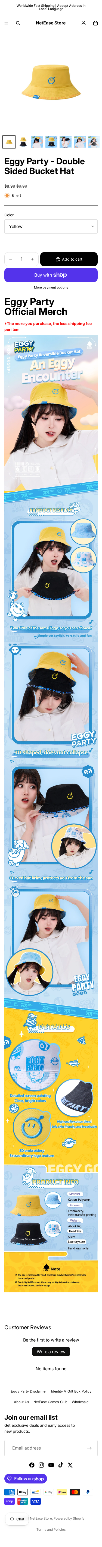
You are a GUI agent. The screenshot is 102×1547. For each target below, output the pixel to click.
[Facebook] (32, 1465)
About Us (21, 1402)
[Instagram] (41, 1465)
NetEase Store (41, 1518)
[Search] (18, 23)
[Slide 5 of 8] (66, 142)
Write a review (51, 1351)
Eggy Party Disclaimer (29, 1391)
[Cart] (95, 23)
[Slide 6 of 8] (80, 142)
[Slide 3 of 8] (37, 142)
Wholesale (80, 1402)
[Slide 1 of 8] (9, 142)
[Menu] (6, 23)
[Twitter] (70, 1465)
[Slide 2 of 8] (23, 142)
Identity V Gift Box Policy (71, 1391)
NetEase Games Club (50, 1402)
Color (9, 215)
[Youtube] (51, 1465)
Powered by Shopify (69, 1518)
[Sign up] (89, 1448)
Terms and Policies (51, 1529)
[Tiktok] (60, 1465)
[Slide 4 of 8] (51, 142)
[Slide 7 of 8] (94, 142)
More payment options (51, 287)
